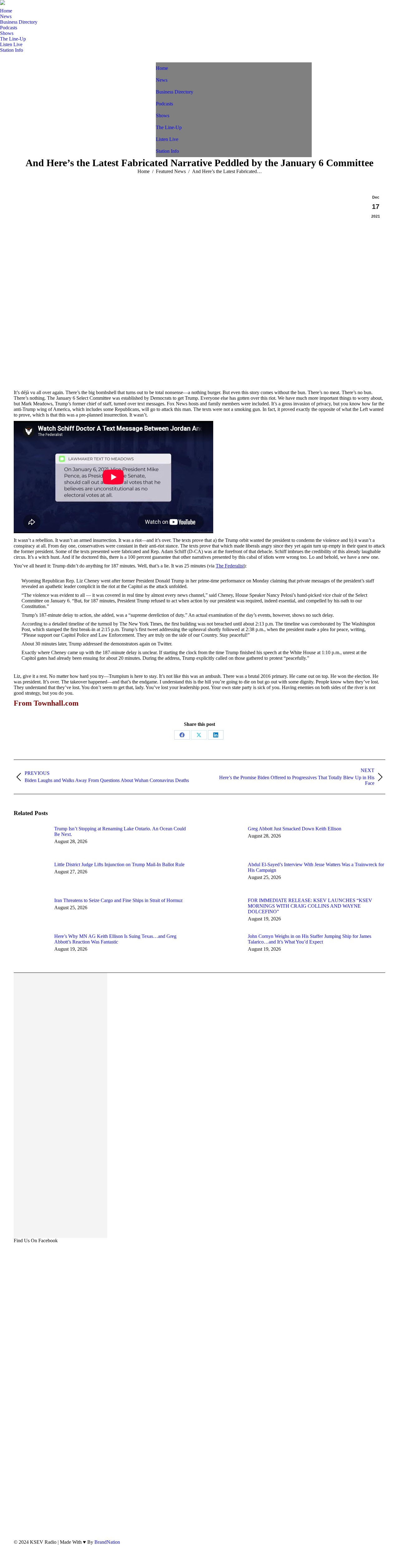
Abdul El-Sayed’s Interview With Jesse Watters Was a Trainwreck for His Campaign (316, 867)
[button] (159, 65)
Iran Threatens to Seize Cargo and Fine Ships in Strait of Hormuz (118, 900)
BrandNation (107, 1542)
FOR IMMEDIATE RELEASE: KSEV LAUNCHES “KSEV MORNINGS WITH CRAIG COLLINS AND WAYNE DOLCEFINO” (310, 906)
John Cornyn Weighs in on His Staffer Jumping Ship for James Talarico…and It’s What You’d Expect (309, 939)
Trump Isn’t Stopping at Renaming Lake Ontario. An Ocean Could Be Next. (120, 831)
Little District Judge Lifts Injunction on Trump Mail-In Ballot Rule (119, 864)
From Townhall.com (46, 703)
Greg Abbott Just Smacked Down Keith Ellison (294, 828)
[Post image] (31, 840)
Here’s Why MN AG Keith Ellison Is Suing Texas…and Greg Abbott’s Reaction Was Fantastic (115, 939)
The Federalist (230, 565)
